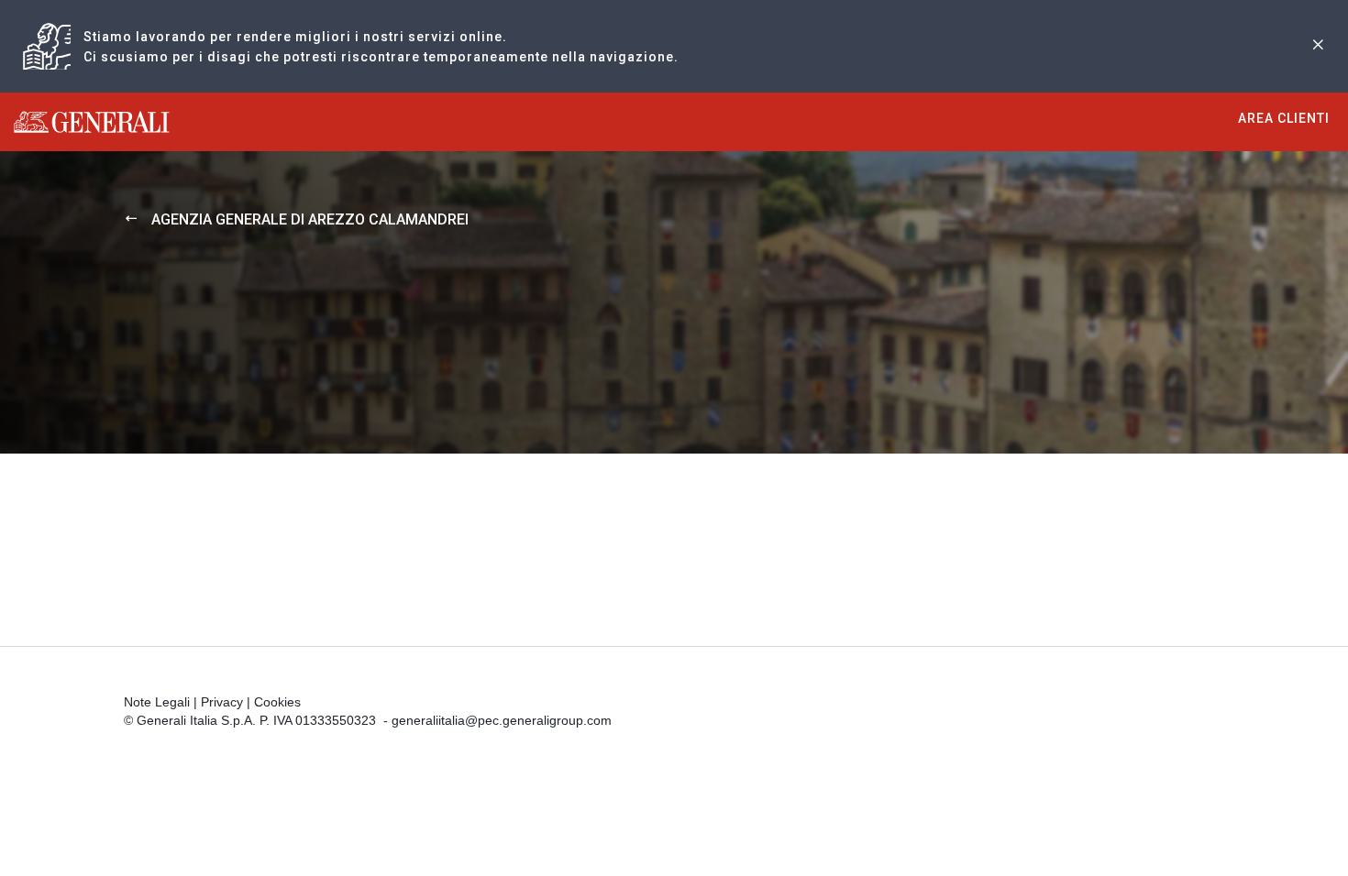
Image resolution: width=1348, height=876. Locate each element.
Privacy (222, 702)
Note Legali (157, 702)
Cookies (277, 702)
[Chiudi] (1317, 46)
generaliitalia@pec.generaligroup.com (502, 720)
